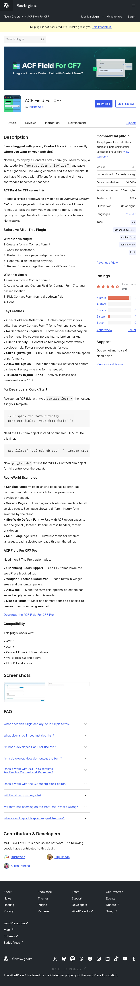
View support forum (110, 364)
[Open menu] (134, 5)
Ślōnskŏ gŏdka (22, 959)
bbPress (11, 936)
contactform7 (127, 244)
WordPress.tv (83, 911)
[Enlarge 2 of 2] (85, 687)
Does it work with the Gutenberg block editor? (35, 784)
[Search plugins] (42, 39)
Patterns (43, 911)
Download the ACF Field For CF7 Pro (29, 614)
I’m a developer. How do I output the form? (33, 758)
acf (133, 222)
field (132, 252)
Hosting (9, 905)
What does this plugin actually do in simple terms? (37, 724)
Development (77, 123)
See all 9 (131, 214)
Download (103, 103)
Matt (9, 929)
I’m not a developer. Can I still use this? (30, 747)
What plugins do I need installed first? (29, 735)
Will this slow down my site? (22, 795)
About (8, 892)
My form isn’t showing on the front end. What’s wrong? (41, 807)
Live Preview (126, 103)
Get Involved (114, 892)
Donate (113, 905)
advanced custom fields (125, 229)
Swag (111, 911)
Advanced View (107, 262)
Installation (52, 123)
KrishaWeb (36, 107)
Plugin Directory (13, 16)
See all (132, 330)
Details (12, 123)
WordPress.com (16, 923)
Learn (75, 892)
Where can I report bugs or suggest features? (34, 818)
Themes (43, 898)
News (7, 898)
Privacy (9, 911)
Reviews (30, 123)
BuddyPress (14, 942)
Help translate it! (102, 26)
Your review (104, 330)
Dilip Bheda (62, 857)
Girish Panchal (20, 866)
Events (110, 898)
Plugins (42, 905)
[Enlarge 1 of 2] (40, 687)
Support (131, 123)
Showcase (45, 892)
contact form (128, 237)
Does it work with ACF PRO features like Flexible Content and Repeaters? (28, 770)
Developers (79, 905)
